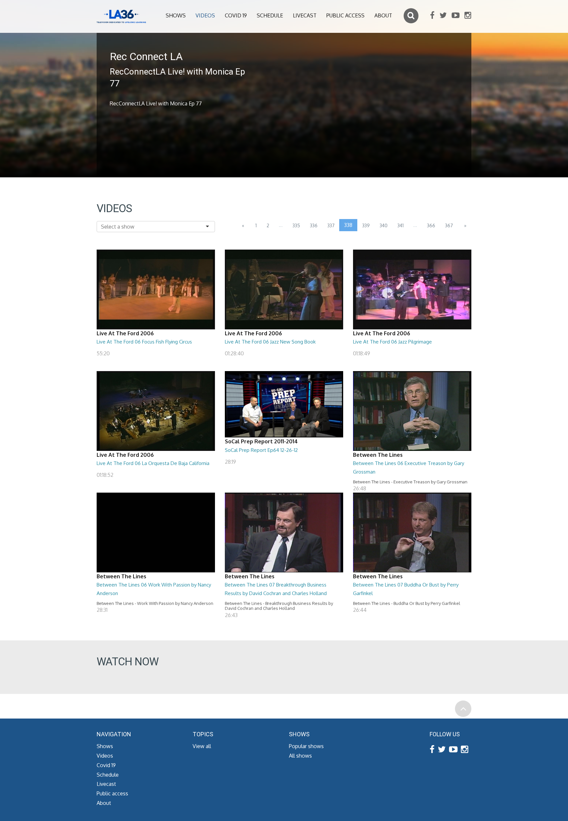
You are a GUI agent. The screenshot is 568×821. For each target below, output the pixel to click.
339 (366, 225)
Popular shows (306, 746)
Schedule (270, 15)
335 (296, 225)
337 (331, 225)
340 (384, 225)
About (383, 15)
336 (314, 225)
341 (400, 225)
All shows (300, 755)
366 (431, 225)
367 (449, 225)
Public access (345, 15)
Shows (176, 15)
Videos (205, 15)
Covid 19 (236, 15)
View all (202, 746)
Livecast (305, 15)
